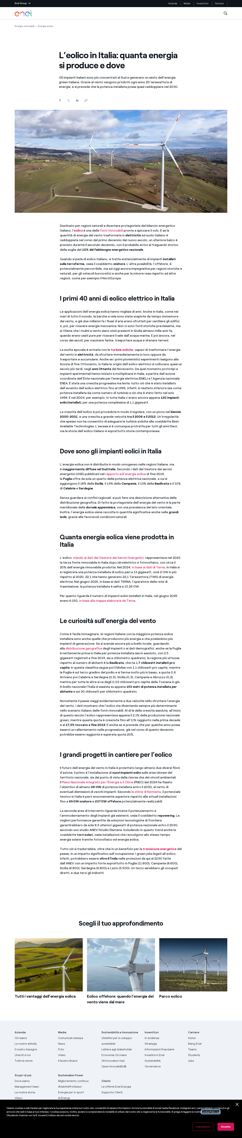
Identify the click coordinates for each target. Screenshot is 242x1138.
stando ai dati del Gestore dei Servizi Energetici (108, 558)
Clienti (106, 1081)
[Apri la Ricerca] (225, 13)
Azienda (172, 3)
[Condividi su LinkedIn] (77, 100)
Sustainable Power (70, 1075)
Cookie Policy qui (211, 1111)
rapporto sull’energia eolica (125, 474)
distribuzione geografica (84, 648)
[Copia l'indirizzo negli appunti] (86, 101)
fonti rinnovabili (111, 230)
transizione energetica (159, 849)
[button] (22, 3)
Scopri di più (23, 1075)
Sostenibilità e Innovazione (120, 1032)
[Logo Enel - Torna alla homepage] (23, 13)
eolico (78, 230)
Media (187, 3)
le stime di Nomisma (146, 792)
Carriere (219, 3)
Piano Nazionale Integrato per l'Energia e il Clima (97, 782)
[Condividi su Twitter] (68, 101)
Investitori (202, 3)
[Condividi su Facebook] (60, 100)
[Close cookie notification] (237, 1104)
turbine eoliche (122, 350)
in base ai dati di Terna (148, 567)
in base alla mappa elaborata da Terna (107, 601)
